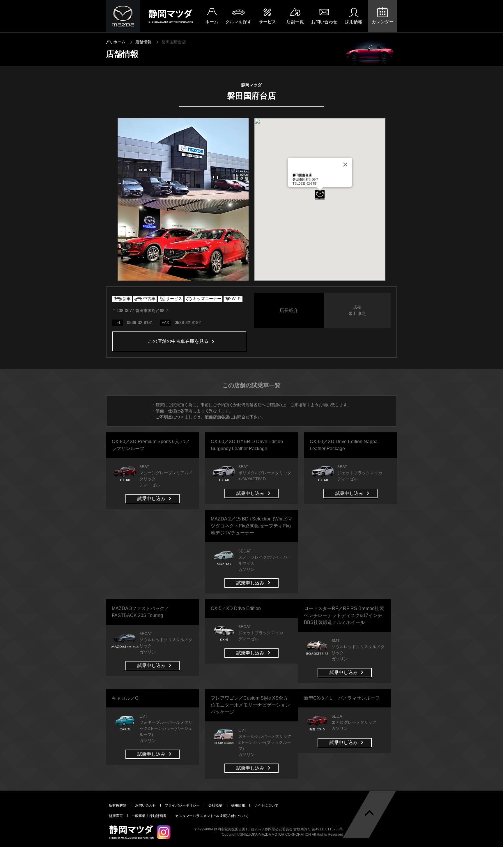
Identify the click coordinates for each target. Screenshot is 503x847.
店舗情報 (143, 42)
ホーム (211, 21)
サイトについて (266, 805)
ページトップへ (369, 813)
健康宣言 (116, 816)
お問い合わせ (324, 21)
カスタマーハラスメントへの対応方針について (212, 816)
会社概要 (215, 805)
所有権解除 (117, 805)
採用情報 (353, 21)
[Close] (345, 165)
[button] (320, 194)
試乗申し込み (151, 498)
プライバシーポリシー (182, 805)
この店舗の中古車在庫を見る (178, 341)
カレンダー (383, 21)
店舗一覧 (295, 21)
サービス (267, 21)
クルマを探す (238, 21)
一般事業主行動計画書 (149, 816)
